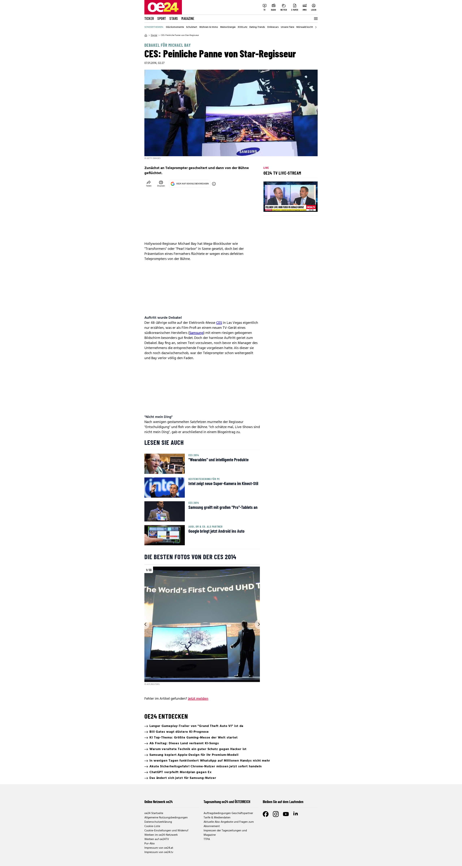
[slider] (281, 206)
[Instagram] (276, 814)
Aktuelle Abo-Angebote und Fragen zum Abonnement (229, 824)
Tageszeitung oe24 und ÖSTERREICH (227, 801)
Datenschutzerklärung (158, 822)
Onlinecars (273, 27)
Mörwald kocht (304, 27)
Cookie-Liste (152, 826)
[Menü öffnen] (315, 18)
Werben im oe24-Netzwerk (161, 835)
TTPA (207, 839)
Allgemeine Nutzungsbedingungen (166, 817)
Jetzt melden (198, 698)
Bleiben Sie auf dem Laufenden (283, 801)
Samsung (196, 333)
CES (219, 323)
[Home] (145, 35)
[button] (269, 206)
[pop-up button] (306, 206)
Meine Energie (228, 27)
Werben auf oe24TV (156, 839)
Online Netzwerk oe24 (158, 801)
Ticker (149, 18)
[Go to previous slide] (144, 624)
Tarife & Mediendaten (217, 817)
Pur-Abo (149, 843)
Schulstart (191, 27)
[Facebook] (266, 814)
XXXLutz (242, 27)
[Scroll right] (316, 27)
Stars (173, 18)
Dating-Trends (257, 27)
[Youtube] (286, 814)
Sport (161, 18)
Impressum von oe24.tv (158, 852)
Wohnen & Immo (208, 27)
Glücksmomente (175, 27)
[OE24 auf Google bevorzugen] (214, 184)
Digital (154, 35)
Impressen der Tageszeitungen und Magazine (225, 832)
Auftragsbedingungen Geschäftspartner (228, 813)
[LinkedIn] (296, 814)
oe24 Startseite (153, 813)
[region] (202, 626)
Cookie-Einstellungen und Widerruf (166, 830)
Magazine (187, 18)
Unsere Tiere (287, 27)
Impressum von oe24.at (158, 848)
